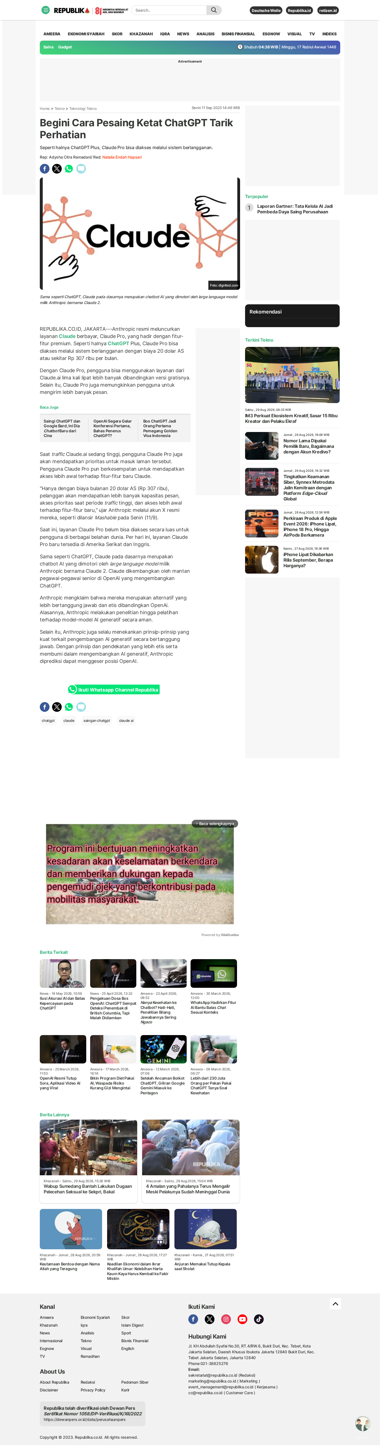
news (183, 33)
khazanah (141, 33)
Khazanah (48, 1325)
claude (69, 720)
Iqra (84, 1325)
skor (117, 33)
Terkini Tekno (259, 340)
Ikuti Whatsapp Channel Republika (118, 690)
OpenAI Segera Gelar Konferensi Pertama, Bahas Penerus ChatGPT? (112, 428)
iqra (165, 33)
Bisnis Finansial (238, 33)
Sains (48, 47)
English (127, 1348)
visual (294, 33)
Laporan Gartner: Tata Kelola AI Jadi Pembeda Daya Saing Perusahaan (295, 208)
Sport (126, 1332)
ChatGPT (118, 343)
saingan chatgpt (96, 720)
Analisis (87, 1332)
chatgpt (48, 720)
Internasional (51, 1340)
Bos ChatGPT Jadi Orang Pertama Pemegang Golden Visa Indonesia (160, 428)
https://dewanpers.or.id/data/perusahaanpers (85, 1419)
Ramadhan (90, 1356)
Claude (67, 336)
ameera (51, 33)
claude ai (126, 720)
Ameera (47, 1317)
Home (45, 108)
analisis (205, 33)
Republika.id (299, 10)
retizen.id (328, 10)
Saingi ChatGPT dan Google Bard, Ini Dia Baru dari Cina (62, 428)
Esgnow (47, 1348)
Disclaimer (49, 1390)
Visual (86, 1348)
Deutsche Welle (266, 10)
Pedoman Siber (134, 1382)
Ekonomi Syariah (86, 33)
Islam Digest (132, 1325)
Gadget (65, 47)
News (45, 1332)
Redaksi (88, 1382)
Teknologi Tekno (83, 108)
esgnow (271, 33)
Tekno (60, 108)
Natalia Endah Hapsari (122, 157)
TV (312, 33)
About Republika (54, 1382)
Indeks (329, 33)
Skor (125, 1317)
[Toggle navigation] (45, 10)
